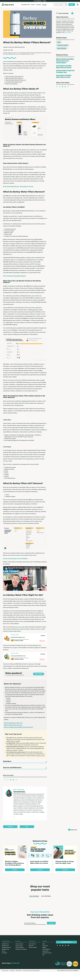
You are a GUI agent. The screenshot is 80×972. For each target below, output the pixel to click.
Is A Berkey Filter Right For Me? (14, 82)
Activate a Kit (45, 945)
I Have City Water (34, 896)
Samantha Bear (19, 791)
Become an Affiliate (33, 947)
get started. (68, 32)
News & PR (31, 945)
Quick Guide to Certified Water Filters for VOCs (63, 76)
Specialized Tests (5, 949)
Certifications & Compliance (21, 949)
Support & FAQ (45, 951)
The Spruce (18, 739)
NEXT (27, 826)
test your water (20, 627)
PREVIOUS (10, 826)
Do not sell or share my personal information (31, 970)
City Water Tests (5, 943)
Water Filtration (61, 48)
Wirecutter (9, 739)
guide (58, 42)
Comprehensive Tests (6, 947)
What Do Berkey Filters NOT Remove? (16, 80)
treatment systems (62, 45)
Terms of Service (5, 970)
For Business (4, 952)
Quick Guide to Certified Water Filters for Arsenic (64, 66)
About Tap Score (32, 943)
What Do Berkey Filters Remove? (14, 78)
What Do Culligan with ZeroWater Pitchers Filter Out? (18, 727)
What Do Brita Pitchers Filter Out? (13, 723)
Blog (43, 954)
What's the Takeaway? (12, 83)
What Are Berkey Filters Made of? (15, 76)
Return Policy (18, 970)
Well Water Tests (5, 945)
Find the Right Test (46, 949)
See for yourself (15, 741)
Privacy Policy (12, 970)
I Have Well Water (46, 896)
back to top (72, 829)
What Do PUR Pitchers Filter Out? (13, 725)
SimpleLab (76, 970)
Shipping (44, 947)
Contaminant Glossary (47, 952)
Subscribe (51, 923)
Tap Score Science (19, 943)
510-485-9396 (15, 963)
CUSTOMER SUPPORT (66, 942)
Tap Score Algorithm (19, 947)
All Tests (3, 951)
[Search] (66, 4)
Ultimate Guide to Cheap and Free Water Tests (65, 71)
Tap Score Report (19, 945)
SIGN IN (71, 4)
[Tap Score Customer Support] (25, 677)
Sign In (43, 943)
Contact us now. (40, 755)
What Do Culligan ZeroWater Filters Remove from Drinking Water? (65, 60)
